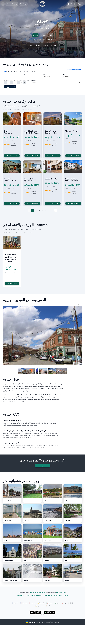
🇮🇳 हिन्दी (48, 606)
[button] (79, 305)
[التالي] (55, 210)
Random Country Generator (34, 595)
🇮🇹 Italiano (49, 603)
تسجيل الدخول (79, 4)
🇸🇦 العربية (57, 603)
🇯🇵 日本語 (70, 603)
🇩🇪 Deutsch (41, 603)
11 (52, 210)
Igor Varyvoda (34, 592)
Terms (66, 595)
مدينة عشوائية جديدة (42, 465)
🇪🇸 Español (32, 603)
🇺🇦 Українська (39, 606)
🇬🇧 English (15, 603)
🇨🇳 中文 (64, 603)
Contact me (42, 592)
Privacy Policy (58, 595)
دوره (36, 35)
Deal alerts (20, 595)
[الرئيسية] (42, 4)
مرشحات (45, 35)
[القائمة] (3, 4)
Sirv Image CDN (60, 592)
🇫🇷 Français (23, 603)
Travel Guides (48, 595)
